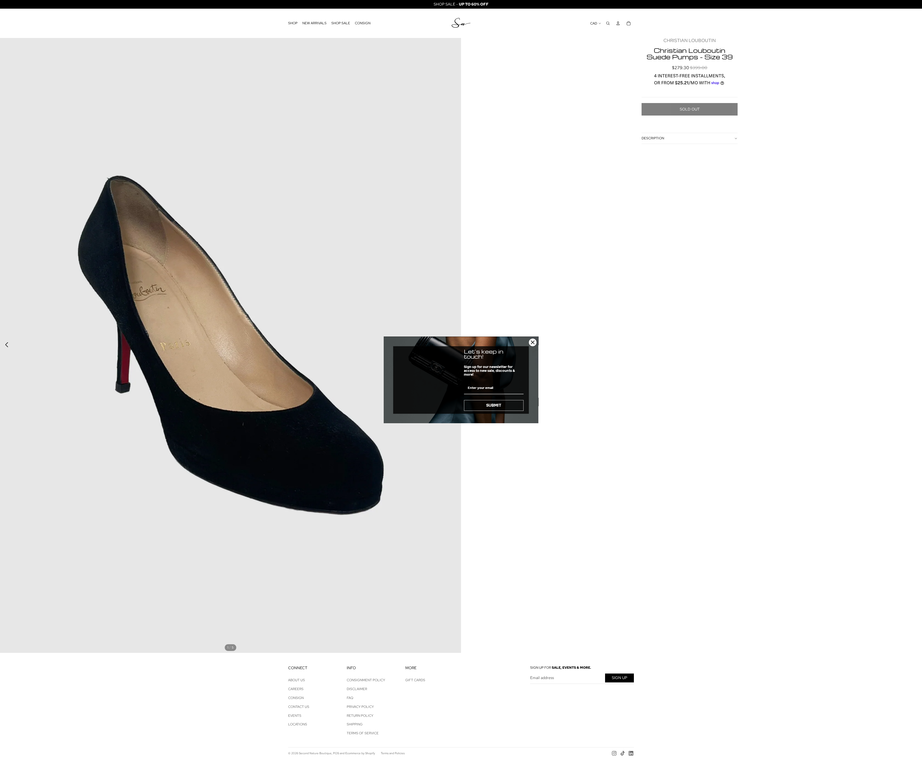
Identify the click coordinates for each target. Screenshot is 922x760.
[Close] (533, 342)
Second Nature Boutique (315, 753)
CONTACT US (298, 707)
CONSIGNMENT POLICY (366, 680)
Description (653, 138)
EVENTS (294, 715)
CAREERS (295, 689)
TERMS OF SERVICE (363, 733)
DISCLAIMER (357, 689)
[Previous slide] (5, 345)
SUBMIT (493, 405)
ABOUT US (296, 680)
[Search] (608, 23)
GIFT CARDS (415, 680)
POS (336, 753)
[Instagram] (614, 753)
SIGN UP (619, 677)
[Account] (618, 23)
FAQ (350, 698)
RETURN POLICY (360, 715)
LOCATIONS (297, 724)
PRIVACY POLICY (360, 707)
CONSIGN (296, 698)
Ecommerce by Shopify (360, 753)
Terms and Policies (393, 753)
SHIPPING (355, 724)
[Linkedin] (631, 753)
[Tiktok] (622, 753)
